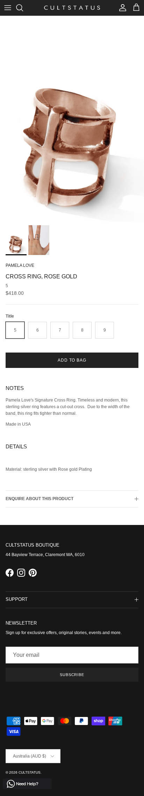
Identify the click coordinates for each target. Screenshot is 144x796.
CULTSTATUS (30, 772)
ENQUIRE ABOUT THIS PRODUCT (39, 498)
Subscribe (72, 675)
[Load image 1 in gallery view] (72, 119)
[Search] (23, 7)
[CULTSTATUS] (72, 7)
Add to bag (72, 360)
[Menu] (7, 7)
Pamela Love (20, 265)
